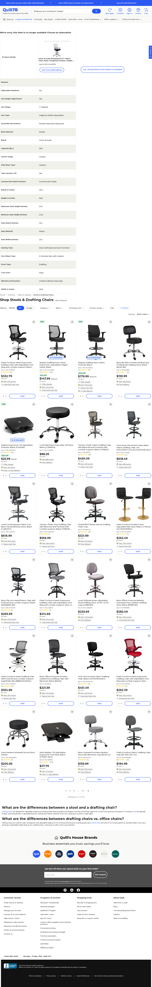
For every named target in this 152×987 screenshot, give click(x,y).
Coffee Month (60, 19)
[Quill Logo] (10, 10)
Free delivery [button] (124, 384)
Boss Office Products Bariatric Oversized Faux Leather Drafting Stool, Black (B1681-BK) (131, 602)
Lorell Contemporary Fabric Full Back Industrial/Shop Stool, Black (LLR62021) (16, 526)
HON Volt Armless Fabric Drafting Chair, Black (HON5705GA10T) (93, 677)
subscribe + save (75, 19)
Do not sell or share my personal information (108, 976)
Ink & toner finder (84, 906)
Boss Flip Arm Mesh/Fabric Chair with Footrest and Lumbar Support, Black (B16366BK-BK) (18, 602)
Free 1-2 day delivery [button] (11, 470)
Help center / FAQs (11, 918)
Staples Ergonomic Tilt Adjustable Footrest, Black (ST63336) (17, 446)
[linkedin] (72, 890)
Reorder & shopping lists (87, 903)
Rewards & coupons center (88, 918)
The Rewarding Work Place (125, 910)
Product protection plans (50, 940)
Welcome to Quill (120, 903)
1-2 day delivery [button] (86, 391)
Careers (117, 914)
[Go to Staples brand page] (81, 854)
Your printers (82, 910)
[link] (34, 322)
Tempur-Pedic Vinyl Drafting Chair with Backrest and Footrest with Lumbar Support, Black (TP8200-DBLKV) (55, 526)
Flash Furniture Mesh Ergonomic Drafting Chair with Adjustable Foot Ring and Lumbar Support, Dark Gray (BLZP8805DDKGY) (57, 602)
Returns (7, 906)
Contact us (8, 934)
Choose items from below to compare (104, 69)
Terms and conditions (64, 881)
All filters (125, 308)
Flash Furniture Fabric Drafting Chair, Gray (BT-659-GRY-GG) (133, 753)
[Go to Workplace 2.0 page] (115, 854)
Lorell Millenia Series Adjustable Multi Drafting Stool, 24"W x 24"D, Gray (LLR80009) (93, 602)
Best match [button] (142, 314)
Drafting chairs (7, 811)
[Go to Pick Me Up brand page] (59, 854)
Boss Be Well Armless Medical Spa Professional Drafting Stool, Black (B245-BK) (132, 364)
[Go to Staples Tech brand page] (93, 854)
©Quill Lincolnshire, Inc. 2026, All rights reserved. (35, 967)
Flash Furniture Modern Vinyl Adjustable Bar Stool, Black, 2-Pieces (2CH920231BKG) (133, 526)
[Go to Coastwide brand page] (47, 854)
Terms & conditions (35, 976)
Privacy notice (51, 976)
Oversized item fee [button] (11, 384)
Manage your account (12, 910)
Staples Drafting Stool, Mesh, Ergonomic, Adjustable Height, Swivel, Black (54, 364)
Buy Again (48, 19)
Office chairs (96, 823)
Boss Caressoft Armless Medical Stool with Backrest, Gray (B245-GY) (94, 753)
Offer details (47, 384)
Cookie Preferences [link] (82, 976)
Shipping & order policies (14, 922)
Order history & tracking (13, 903)
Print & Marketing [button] (91, 19)
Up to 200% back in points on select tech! (76, 3)
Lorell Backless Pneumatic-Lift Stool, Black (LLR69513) (57, 446)
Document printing (47, 928)
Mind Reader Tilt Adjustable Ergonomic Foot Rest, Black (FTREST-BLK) (53, 754)
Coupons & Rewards (23, 19)
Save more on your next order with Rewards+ (25, 3)
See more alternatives (52, 70)
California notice (66, 976)
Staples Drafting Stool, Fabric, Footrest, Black (91, 363)
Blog (115, 906)
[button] (96, 11)
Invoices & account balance (15, 914)
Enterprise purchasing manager (52, 932)
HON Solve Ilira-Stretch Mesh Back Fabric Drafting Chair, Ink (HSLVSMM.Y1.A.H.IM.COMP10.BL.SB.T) (133, 447)
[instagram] (65, 890)
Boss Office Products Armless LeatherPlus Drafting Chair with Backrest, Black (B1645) (54, 678)
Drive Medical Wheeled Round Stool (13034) (18, 753)
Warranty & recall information (15, 926)
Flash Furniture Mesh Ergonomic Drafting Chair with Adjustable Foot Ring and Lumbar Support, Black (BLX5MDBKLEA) (17, 364)
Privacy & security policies (14, 930)
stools (134, 811)
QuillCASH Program (48, 910)
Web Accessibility (121, 918)
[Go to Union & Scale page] (104, 854)
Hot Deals (38, 19)
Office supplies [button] (110, 19)
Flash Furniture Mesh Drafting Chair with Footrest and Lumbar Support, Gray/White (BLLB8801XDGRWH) (17, 678)
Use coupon (100, 875)
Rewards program (47, 906)
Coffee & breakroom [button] (130, 19)
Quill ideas (44, 944)
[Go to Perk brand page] (70, 854)
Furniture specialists (48, 936)
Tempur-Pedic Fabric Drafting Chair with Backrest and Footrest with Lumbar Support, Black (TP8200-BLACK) (94, 447)
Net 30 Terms (46, 918)
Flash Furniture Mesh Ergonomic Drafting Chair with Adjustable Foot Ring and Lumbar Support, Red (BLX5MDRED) (132, 678)
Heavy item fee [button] (86, 388)
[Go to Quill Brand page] (36, 854)
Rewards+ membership (49, 903)
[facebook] (78, 890)
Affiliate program (47, 948)
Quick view (17, 353)
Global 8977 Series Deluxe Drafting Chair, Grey (94, 525)
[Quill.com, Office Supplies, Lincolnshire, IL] (10, 966)
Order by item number (86, 914)
